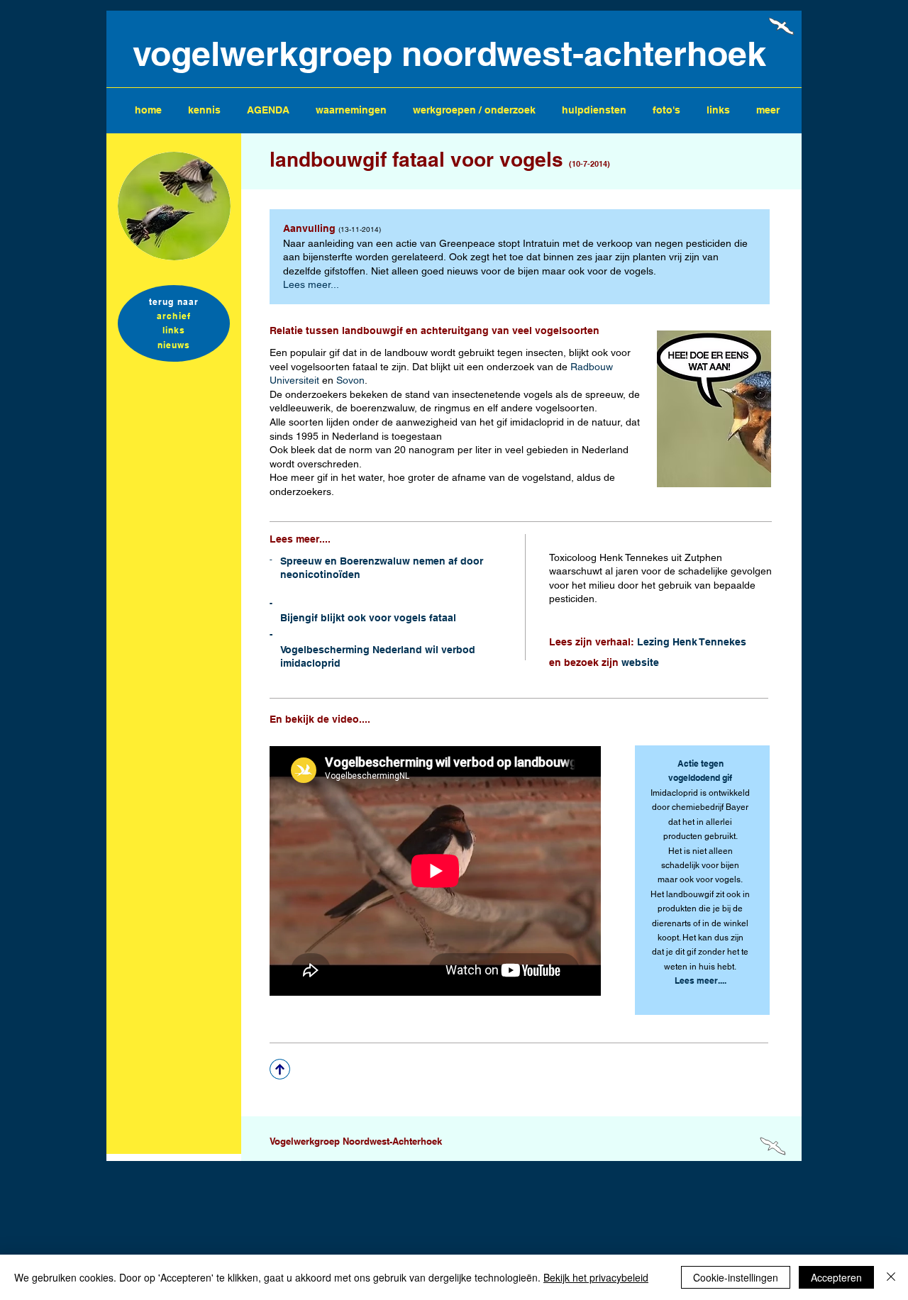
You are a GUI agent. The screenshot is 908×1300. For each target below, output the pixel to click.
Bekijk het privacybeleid (595, 1277)
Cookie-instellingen (735, 1277)
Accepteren (836, 1277)
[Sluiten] (890, 1277)
